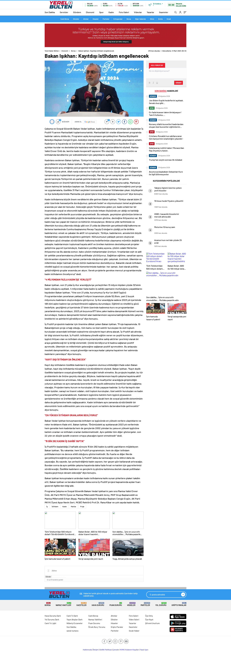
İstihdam (55, 506)
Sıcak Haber (134, 631)
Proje (82, 506)
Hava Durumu (98, 604)
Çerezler (116, 650)
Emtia (160, 19)
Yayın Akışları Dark (74, 619)
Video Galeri (134, 619)
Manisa (73, 506)
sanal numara (72, 631)
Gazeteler (163, 12)
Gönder (48, 577)
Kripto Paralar (179, 604)
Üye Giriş (149, 616)
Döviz (152, 19)
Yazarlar (150, 12)
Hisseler (96, 19)
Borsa (129, 19)
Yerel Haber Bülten (52, 51)
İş (47, 506)
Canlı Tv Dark (72, 616)
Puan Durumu (115, 604)
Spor (101, 12)
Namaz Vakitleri (63, 604)
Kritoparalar (118, 19)
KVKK (122, 650)
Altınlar (86, 19)
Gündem (77, 12)
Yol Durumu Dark (52, 619)
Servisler (64, 12)
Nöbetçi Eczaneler (75, 623)
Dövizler (76, 19)
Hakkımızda (87, 650)
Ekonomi (90, 12)
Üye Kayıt (149, 619)
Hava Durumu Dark (53, 616)
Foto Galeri (124, 12)
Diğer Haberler (140, 19)
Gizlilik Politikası (105, 650)
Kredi (169, 19)
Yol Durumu (160, 604)
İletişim (95, 650)
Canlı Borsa (64, 19)
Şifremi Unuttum (152, 623)
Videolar (138, 12)
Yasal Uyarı (144, 650)
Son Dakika (50, 12)
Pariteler (106, 19)
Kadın (111, 12)
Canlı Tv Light (50, 623)
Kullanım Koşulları (132, 650)
